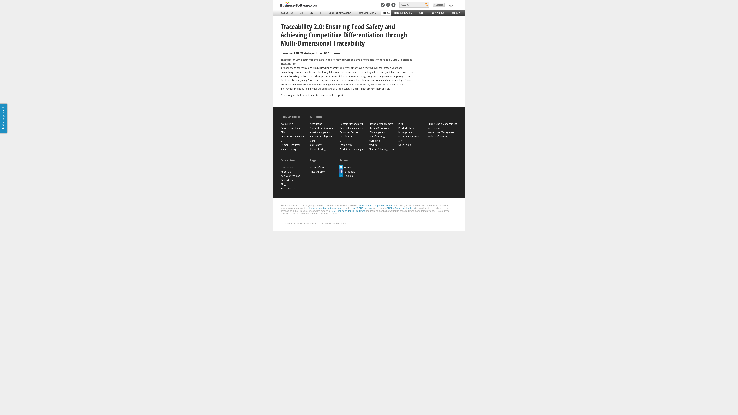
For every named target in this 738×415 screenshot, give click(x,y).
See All (385, 13)
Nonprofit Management (382, 149)
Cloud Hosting (318, 149)
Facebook (349, 171)
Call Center (316, 145)
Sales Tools (404, 145)
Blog (420, 13)
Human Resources (290, 145)
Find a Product (438, 13)
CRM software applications (400, 208)
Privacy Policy (317, 171)
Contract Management (352, 128)
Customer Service (349, 132)
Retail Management (408, 136)
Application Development (324, 128)
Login (451, 5)
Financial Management (381, 123)
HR (321, 13)
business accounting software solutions (326, 208)
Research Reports (403, 13)
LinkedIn (348, 176)
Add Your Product (290, 176)
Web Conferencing (438, 136)
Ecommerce (346, 145)
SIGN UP (438, 5)
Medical (373, 145)
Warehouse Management (441, 132)
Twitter (347, 167)
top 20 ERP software (362, 208)
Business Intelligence (292, 128)
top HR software (356, 211)
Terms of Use (317, 167)
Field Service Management (354, 149)
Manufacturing (367, 13)
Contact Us (287, 180)
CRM (311, 13)
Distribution (346, 136)
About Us (286, 171)
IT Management (377, 132)
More (453, 13)
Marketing (374, 140)
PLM (400, 123)
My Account (287, 167)
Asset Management (320, 132)
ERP (301, 13)
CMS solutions (339, 211)
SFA (400, 140)
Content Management (341, 13)
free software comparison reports (376, 205)
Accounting (287, 13)
